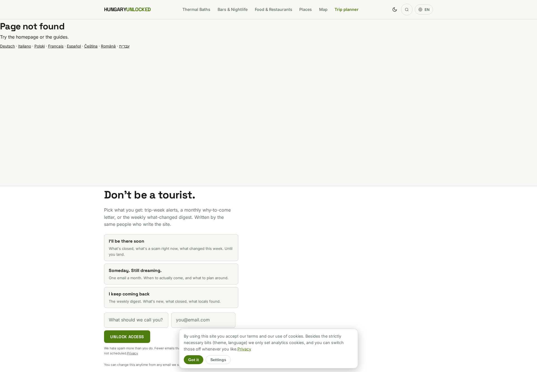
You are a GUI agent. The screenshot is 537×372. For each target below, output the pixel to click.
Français (55, 46)
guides (60, 37)
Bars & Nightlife (233, 9)
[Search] (407, 9)
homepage (27, 37)
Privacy (132, 353)
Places (305, 9)
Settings (218, 360)
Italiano (24, 46)
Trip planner (347, 9)
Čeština (91, 46)
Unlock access (127, 336)
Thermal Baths (196, 9)
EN (427, 9)
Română (108, 46)
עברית (124, 46)
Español (74, 46)
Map (323, 9)
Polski (39, 46)
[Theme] (394, 9)
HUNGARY (127, 9)
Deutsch (7, 46)
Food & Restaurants (273, 9)
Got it (193, 360)
